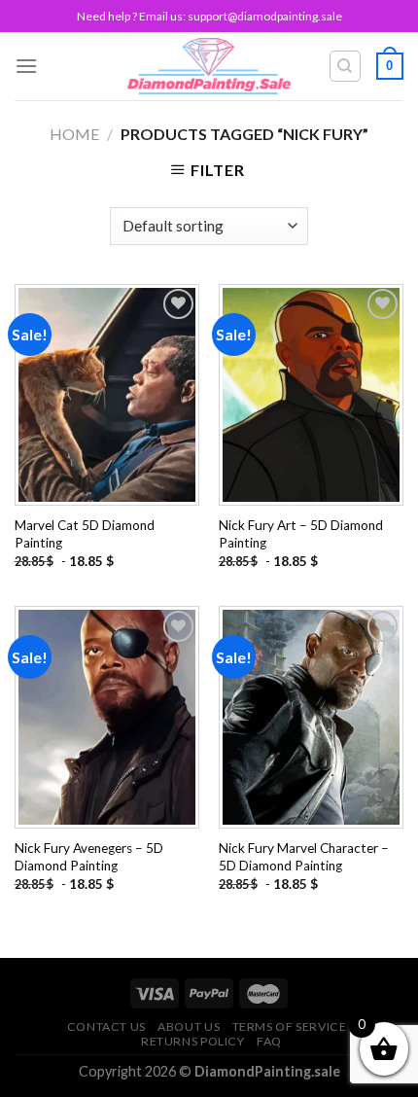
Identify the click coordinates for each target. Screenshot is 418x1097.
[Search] (346, 66)
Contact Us (106, 1026)
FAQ (269, 1041)
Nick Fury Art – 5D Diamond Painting (301, 533)
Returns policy (193, 1041)
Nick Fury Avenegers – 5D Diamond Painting (89, 856)
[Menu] (26, 65)
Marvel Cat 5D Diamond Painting (85, 533)
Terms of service (289, 1026)
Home (74, 133)
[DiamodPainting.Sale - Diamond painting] (209, 66)
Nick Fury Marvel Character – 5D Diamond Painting (304, 856)
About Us (188, 1026)
